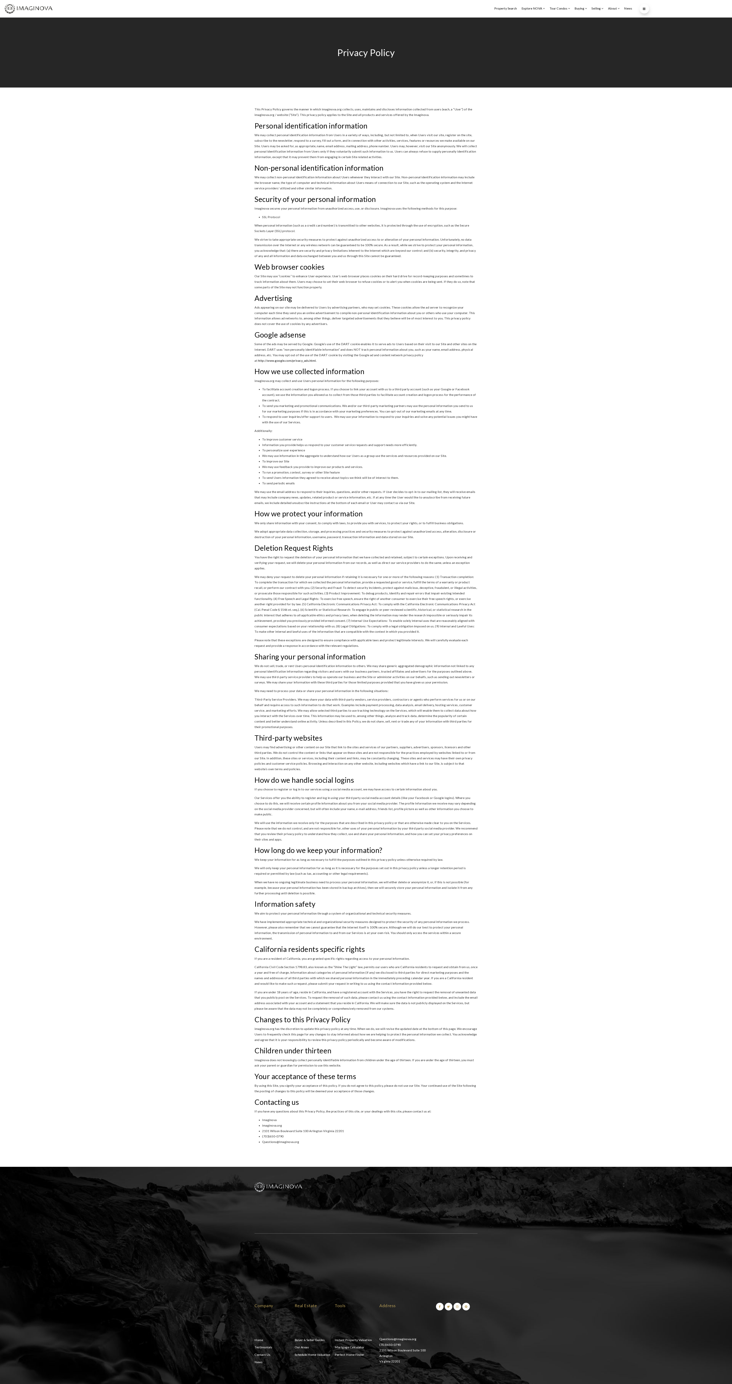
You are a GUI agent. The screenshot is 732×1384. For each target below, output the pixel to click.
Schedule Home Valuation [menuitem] (312, 1354)
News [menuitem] (628, 8)
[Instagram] (456, 1306)
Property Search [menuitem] (505, 8)
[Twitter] (448, 1306)
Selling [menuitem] (596, 8)
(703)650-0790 (390, 1344)
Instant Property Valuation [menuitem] (353, 1340)
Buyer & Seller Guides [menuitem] (310, 1340)
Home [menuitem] (258, 1340)
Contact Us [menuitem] (262, 1354)
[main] (366, 592)
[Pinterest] (465, 1306)
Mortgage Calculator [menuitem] (349, 1347)
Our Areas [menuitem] (302, 1347)
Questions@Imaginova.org (398, 1339)
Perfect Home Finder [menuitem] (349, 1354)
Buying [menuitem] (580, 8)
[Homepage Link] (278, 1186)
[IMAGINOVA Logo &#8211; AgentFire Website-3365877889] (28, 8)
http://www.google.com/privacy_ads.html (287, 360)
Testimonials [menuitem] (263, 1347)
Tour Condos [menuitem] (559, 8)
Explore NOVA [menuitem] (532, 8)
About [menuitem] (613, 8)
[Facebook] (439, 1306)
